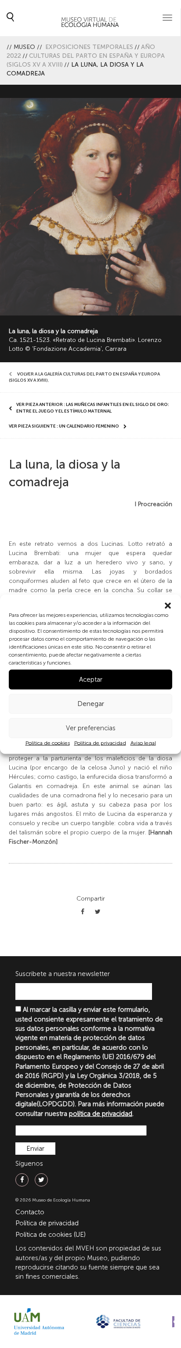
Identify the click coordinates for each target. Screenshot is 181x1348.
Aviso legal (143, 743)
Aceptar (90, 679)
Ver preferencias (91, 728)
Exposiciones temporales (89, 47)
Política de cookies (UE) (50, 1235)
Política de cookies (47, 743)
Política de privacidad (100, 743)
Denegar (90, 704)
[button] (167, 605)
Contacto (29, 1212)
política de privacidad (100, 1114)
